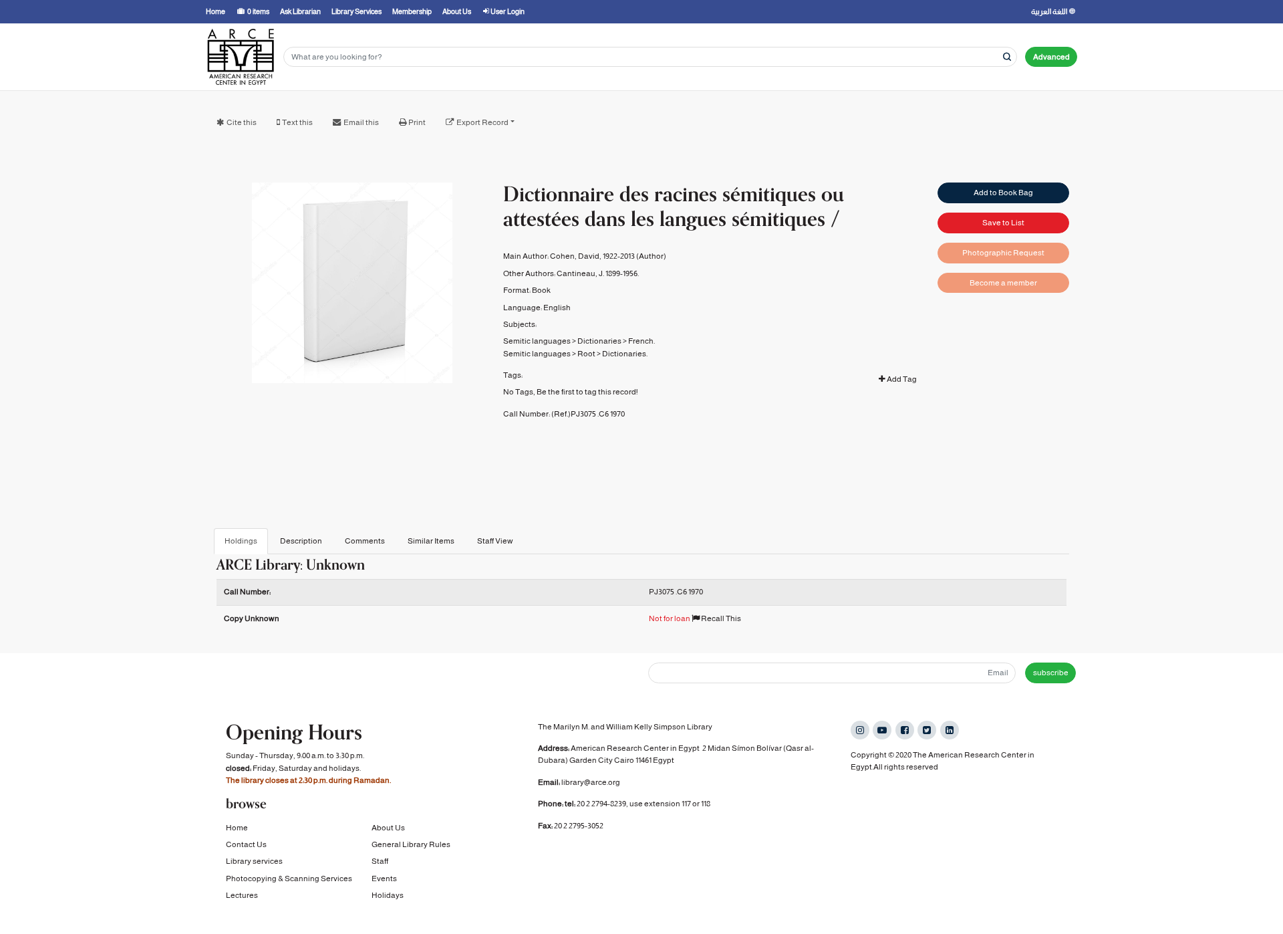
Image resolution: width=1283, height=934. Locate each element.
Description (301, 541)
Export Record (482, 122)
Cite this (242, 122)
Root (586, 353)
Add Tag (901, 379)
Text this (297, 122)
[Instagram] (860, 730)
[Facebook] (904, 730)
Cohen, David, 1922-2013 (592, 256)
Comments (365, 541)
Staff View (495, 541)
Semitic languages (537, 341)
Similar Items (431, 541)
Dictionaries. (625, 353)
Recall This (720, 618)
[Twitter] (926, 730)
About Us (388, 827)
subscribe (1050, 672)
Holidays (388, 895)
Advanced (1051, 57)
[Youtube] (882, 730)
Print (417, 122)
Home (237, 827)
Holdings (241, 541)
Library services (254, 861)
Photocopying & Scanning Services (289, 878)
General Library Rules (411, 844)
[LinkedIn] (949, 730)
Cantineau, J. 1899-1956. (598, 273)
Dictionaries (599, 341)
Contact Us (246, 844)
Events (384, 878)
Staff (380, 861)
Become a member (1003, 282)
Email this (361, 122)
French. (641, 341)
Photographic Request (1003, 252)
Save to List (1003, 222)
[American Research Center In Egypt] (240, 57)
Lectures (242, 895)
